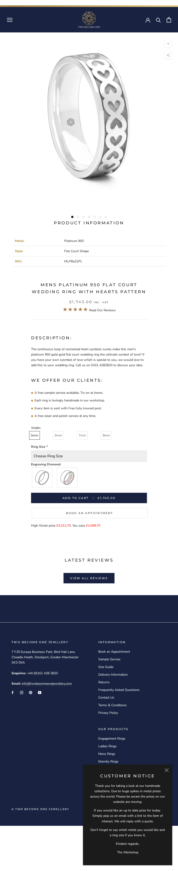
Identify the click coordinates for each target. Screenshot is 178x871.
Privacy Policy (108, 713)
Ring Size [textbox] (39, 447)
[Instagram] (21, 692)
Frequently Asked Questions (119, 690)
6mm (58, 435)
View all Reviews (89, 578)
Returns (104, 682)
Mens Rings (106, 754)
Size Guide (105, 667)
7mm (82, 435)
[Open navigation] (10, 20)
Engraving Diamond (45, 464)
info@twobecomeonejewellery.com (47, 683)
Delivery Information (113, 674)
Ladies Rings (107, 746)
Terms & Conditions (112, 705)
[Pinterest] (30, 692)
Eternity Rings (108, 761)
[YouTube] (39, 692)
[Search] (158, 19)
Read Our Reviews (89, 310)
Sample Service (109, 659)
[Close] (167, 770)
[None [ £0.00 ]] (42, 477)
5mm (34, 435)
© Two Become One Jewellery (40, 809)
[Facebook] (12, 692)
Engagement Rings (111, 738)
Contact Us (106, 697)
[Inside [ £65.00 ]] (67, 477)
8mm (106, 435)
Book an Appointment (89, 513)
